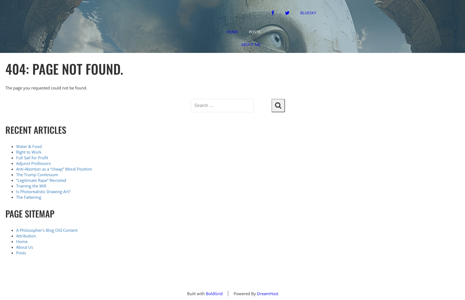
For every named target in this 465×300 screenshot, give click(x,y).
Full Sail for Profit (32, 157)
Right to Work (28, 152)
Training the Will (31, 186)
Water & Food (29, 146)
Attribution (26, 235)
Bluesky (308, 12)
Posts (254, 31)
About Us (24, 247)
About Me (250, 44)
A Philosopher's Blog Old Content (47, 230)
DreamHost (267, 293)
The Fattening (28, 197)
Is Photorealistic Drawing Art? (43, 191)
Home (232, 31)
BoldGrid (214, 293)
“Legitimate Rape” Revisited (41, 180)
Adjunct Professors (33, 163)
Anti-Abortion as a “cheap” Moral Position (54, 169)
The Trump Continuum (37, 174)
